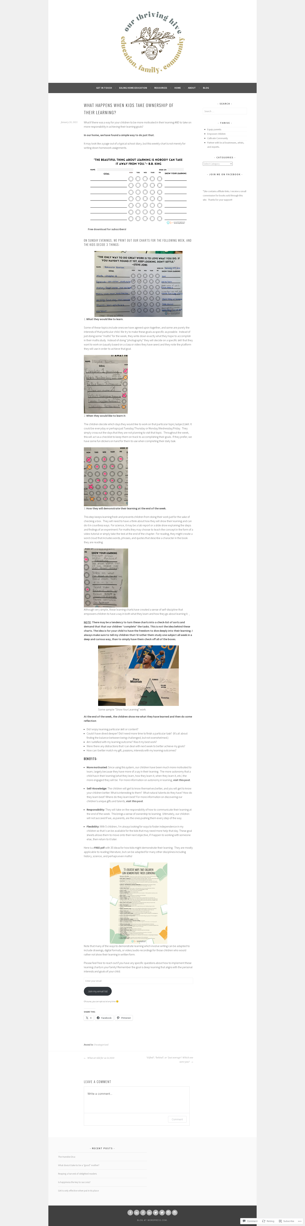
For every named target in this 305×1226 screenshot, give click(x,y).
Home (177, 87)
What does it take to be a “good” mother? (78, 1165)
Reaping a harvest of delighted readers (77, 1173)
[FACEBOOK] (130, 1212)
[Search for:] (225, 111)
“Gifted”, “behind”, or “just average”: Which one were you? (169, 1059)
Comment (177, 1119)
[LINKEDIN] (136, 1212)
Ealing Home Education (133, 87)
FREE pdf (99, 847)
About (192, 87)
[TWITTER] (156, 1212)
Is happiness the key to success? (74, 1182)
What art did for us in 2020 (100, 1058)
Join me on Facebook (225, 174)
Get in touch (104, 87)
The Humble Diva (66, 1156)
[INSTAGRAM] (168, 1212)
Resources (160, 87)
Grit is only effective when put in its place (78, 1190)
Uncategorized (101, 1045)
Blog (206, 87)
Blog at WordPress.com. (152, 1220)
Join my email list (97, 991)
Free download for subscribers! (107, 229)
